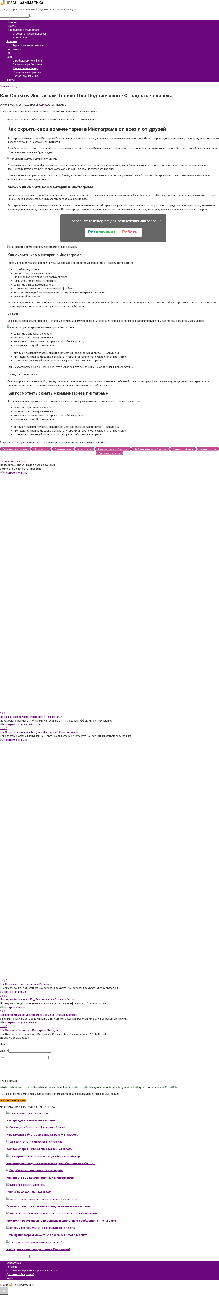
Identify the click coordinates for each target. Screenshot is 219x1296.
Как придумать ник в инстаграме (30, 1120)
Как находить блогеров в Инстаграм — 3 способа (42, 1134)
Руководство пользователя (22, 29)
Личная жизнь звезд (25, 68)
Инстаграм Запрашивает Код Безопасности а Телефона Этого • (37, 999)
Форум (10, 79)
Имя (3, 1044)
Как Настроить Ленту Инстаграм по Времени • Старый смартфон (38, 1014)
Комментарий (8, 1081)
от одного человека (14, 461)
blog (44, 104)
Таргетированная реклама (28, 45)
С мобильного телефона (27, 60)
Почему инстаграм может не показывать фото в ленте (46, 1235)
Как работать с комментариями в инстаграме (40, 1178)
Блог (9, 56)
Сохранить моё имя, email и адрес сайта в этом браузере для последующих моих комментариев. (62, 1093)
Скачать (11, 26)
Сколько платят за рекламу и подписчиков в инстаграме (48, 1206)
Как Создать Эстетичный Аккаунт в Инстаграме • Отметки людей (39, 732)
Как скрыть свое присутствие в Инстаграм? (38, 1249)
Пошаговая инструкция (27, 72)
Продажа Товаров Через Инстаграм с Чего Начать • (31, 716)
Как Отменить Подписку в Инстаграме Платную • (29, 1030)
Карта (9, 1278)
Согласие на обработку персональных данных (34, 1270)
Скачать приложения (25, 76)
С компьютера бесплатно (28, 64)
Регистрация (20, 37)
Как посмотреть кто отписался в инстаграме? (40, 1149)
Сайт (2, 1057)
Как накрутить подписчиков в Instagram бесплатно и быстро (50, 1163)
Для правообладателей (20, 1274)
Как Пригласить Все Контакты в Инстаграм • (27, 984)
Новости (11, 22)
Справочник (13, 1262)
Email (4, 1050)
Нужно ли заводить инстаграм (28, 1192)
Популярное (13, 49)
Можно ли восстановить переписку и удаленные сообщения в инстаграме (61, 1220)
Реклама (11, 41)
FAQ (8, 52)
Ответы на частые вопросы (29, 33)
